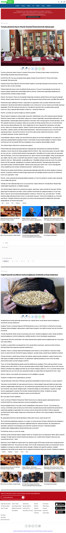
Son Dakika (15, 510)
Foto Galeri (45, 503)
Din (33, 5)
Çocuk (7, 203)
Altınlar (36, 503)
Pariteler (36, 512)
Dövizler (36, 506)
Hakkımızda (16, 531)
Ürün (27, 451)
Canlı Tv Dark (15, 503)
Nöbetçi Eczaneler (16, 508)
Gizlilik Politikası (27, 531)
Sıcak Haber (46, 512)
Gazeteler (45, 510)
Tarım (22, 451)
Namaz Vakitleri (27, 506)
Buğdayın (10, 451)
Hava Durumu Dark (6, 503)
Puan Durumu (26, 508)
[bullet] (24, 261)
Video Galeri (46, 506)
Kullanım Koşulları (43, 531)
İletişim (21, 531)
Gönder (6, 261)
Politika (48, 5)
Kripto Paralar (38, 510)
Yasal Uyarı (50, 531)
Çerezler (33, 531)
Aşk (3, 203)
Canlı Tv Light (4, 508)
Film (12, 203)
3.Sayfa (17, 5)
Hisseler (36, 508)
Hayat (43, 5)
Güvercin (18, 203)
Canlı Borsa (26, 503)
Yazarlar (45, 508)
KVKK (37, 531)
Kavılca (16, 451)
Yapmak (24, 203)
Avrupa (23, 5)
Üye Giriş (3, 515)
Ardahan (4, 451)
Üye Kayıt (3, 517)
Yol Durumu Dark (5, 506)
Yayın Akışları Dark (16, 506)
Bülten (28, 5)
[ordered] (22, 261)
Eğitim (37, 5)
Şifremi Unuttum (5, 519)
